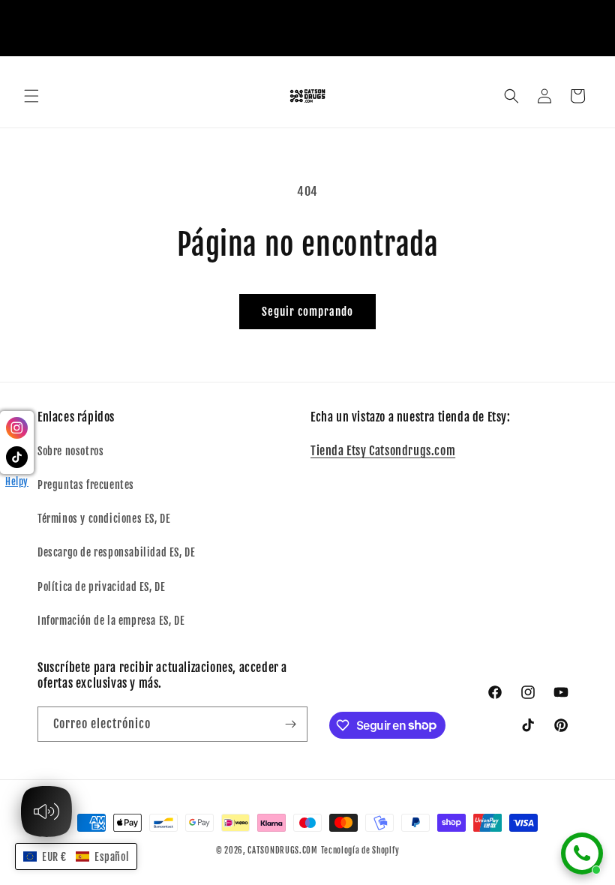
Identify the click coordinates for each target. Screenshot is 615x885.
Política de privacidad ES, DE (101, 586)
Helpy (16, 482)
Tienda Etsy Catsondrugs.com (382, 450)
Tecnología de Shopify (360, 850)
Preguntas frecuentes (86, 484)
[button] (31, 96)
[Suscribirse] (290, 724)
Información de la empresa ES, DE (111, 620)
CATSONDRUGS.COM (283, 850)
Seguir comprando (307, 311)
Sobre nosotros (71, 451)
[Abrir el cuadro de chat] (582, 853)
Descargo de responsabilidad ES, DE (116, 552)
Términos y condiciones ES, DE (104, 518)
